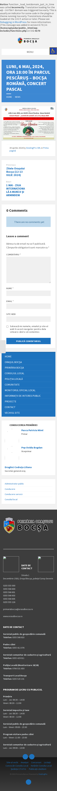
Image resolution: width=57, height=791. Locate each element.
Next (8, 181)
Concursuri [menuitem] (36, 762)
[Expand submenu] (50, 362)
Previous (11, 165)
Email (10, 301)
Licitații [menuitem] (47, 762)
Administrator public (14, 483)
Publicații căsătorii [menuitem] (37, 769)
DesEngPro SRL (33, 147)
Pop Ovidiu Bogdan (31, 447)
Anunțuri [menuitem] (24, 762)
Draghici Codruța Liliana (18, 467)
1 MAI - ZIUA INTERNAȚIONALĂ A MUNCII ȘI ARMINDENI (15, 190)
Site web (11, 314)
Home (9, 96)
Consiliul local (11, 499)
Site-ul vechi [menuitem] (12, 762)
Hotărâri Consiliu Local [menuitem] (41, 765)
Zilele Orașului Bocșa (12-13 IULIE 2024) (15, 172)
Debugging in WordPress (13, 22)
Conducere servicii (13, 494)
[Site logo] (28, 43)
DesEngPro (43, 774)
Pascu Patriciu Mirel (32, 430)
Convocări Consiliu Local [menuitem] (17, 765)
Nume (9, 288)
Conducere (10, 489)
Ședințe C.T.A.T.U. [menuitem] (18, 769)
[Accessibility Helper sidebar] (53, 51)
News (17, 96)
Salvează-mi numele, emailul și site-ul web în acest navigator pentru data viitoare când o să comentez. (29, 329)
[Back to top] (28, 782)
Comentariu (13, 254)
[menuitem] (28, 356)
